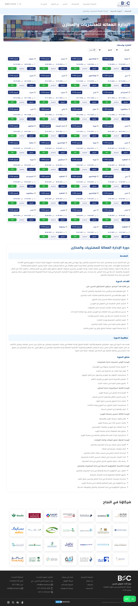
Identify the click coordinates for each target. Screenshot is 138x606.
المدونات (90, 584)
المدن (65, 4)
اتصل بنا (44, 4)
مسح (91, 50)
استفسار (116, 68)
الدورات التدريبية (116, 11)
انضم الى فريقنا (67, 577)
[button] (11, 4)
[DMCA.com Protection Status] (62, 602)
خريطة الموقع (68, 580)
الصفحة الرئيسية (89, 4)
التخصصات (75, 4)
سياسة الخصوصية (67, 588)
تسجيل (126, 68)
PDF (107, 68)
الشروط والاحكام (67, 584)
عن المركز (55, 4)
